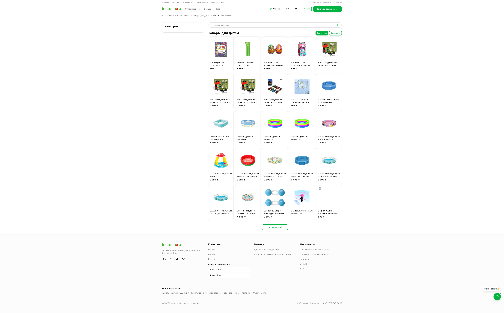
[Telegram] (183, 259)
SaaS (218, 9)
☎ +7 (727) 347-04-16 (332, 303)
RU (287, 9)
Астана (174, 293)
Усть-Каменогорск (211, 293)
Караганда (196, 293)
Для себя (175, 2)
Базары (207, 9)
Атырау (256, 293)
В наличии (335, 33)
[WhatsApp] (164, 259)
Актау (264, 293)
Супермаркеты (192, 9)
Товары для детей (201, 15)
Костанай (246, 293)
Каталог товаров (182, 15)
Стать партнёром (201, 2)
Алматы (165, 293)
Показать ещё (275, 227)
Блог (222, 2)
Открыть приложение (327, 9)
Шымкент (184, 293)
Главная (165, 2)
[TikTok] (177, 259)
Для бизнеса (186, 2)
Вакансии (214, 2)
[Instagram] (171, 259)
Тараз (237, 293)
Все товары (322, 33)
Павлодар (227, 293)
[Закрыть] (500, 287)
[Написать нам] (497, 296)
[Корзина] (295, 9)
